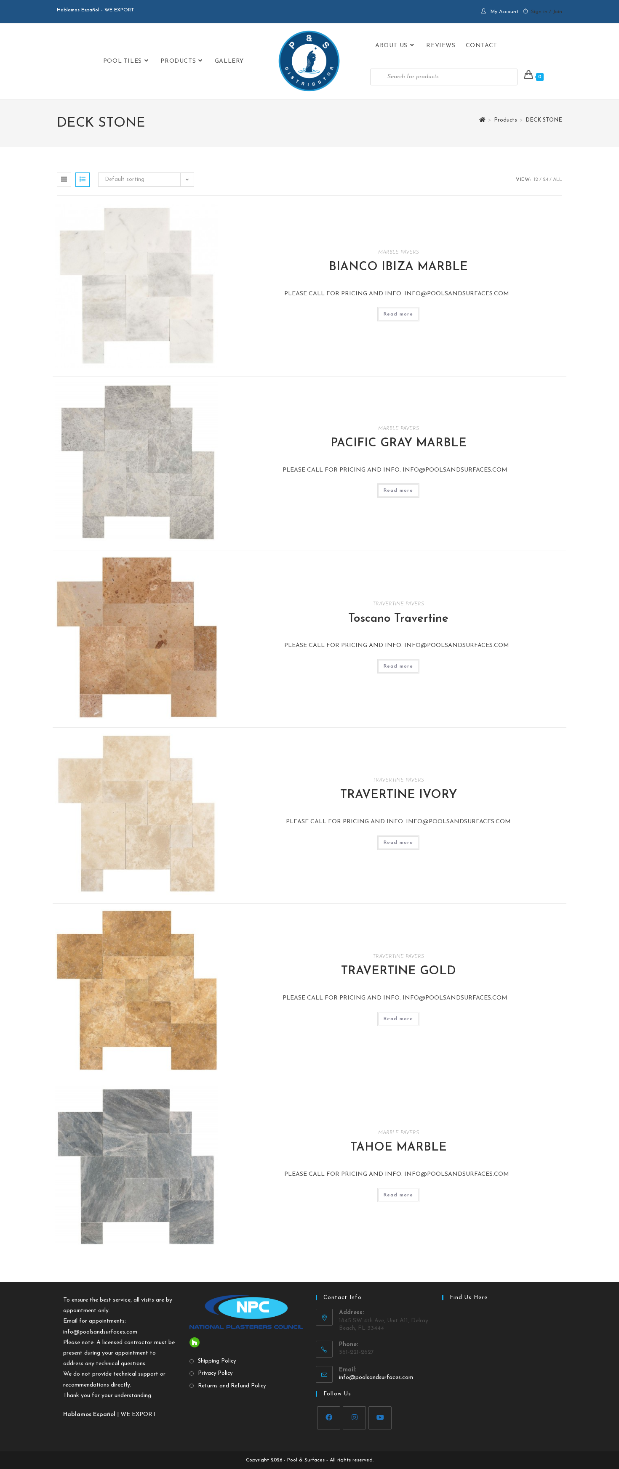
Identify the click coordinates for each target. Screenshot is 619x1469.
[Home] (482, 120)
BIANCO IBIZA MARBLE (398, 267)
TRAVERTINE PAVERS (398, 604)
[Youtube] (380, 1417)
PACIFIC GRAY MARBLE (399, 443)
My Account (504, 11)
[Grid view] (64, 179)
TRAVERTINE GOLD (398, 971)
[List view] (82, 179)
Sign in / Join (546, 11)
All (557, 179)
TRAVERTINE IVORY (398, 795)
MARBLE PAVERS (398, 252)
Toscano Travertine (398, 619)
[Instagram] (354, 1417)
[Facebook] (328, 1417)
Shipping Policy (217, 1361)
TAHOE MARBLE (398, 1147)
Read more (398, 314)
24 (545, 179)
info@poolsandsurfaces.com (100, 1332)
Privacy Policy (215, 1373)
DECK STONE (544, 120)
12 (536, 179)
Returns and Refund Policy (232, 1386)
